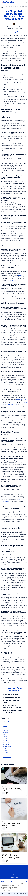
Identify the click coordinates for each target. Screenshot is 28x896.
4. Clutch (5, 728)
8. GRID (5, 736)
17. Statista (5, 755)
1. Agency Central (7, 721)
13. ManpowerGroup (8, 746)
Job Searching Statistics (7, 889)
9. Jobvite (5, 738)
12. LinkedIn (6, 744)
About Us (15, 872)
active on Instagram (13, 280)
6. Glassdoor (6, 732)
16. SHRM (5, 752)
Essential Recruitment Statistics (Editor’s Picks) (12, 883)
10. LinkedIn (6, 740)
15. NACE (5, 750)
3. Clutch (5, 726)
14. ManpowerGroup (8, 748)
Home (20, 2)
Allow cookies (16, 894)
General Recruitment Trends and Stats (10, 885)
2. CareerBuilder (7, 724)
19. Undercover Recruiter (9, 759)
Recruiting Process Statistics (8, 890)
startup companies (21, 399)
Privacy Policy (14, 877)
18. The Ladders (7, 757)
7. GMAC (5, 734)
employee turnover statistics (8, 676)
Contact (15, 874)
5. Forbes (5, 730)
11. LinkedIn (6, 742)
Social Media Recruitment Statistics (9, 887)
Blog (25, 2)
